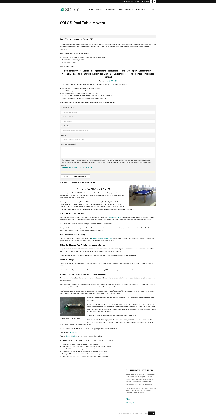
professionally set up (115, 217)
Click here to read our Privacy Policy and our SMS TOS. (77, 167)
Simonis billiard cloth (71, 336)
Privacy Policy (132, 403)
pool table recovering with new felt (101, 238)
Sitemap (129, 399)
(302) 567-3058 (112, 81)
